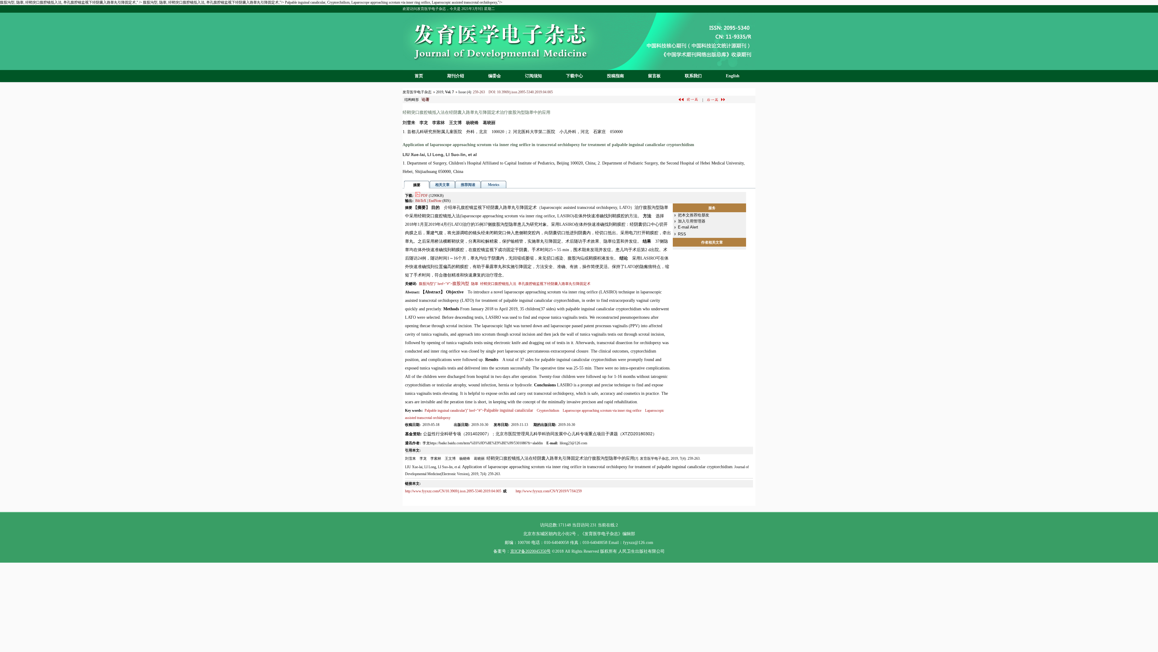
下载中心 (574, 76)
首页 (419, 76)
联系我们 (693, 76)
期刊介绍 (455, 76)
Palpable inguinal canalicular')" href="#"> (479, 410)
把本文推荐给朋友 (693, 215)
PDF (424, 195)
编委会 (494, 76)
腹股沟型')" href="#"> (444, 284)
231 (593, 525)
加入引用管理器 (691, 221)
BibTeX (420, 201)
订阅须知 (533, 76)
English (732, 76)
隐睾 (474, 284)
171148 (564, 525)
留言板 (654, 76)
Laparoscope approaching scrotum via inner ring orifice (602, 410)
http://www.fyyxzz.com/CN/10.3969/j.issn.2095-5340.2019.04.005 (453, 491)
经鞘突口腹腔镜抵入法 (498, 284)
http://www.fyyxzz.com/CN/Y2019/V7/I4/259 (549, 491)
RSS (682, 234)
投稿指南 (615, 76)
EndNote (435, 201)
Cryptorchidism (548, 410)
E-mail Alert (688, 227)
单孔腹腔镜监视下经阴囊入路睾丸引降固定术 (554, 284)
